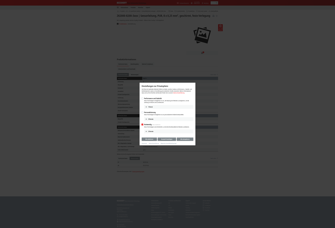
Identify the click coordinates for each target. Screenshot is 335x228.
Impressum (144, 143)
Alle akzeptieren (185, 139)
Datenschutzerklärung (154, 143)
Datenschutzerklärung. (179, 93)
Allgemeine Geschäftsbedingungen (169, 143)
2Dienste (150, 131)
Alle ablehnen (149, 139)
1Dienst (150, 107)
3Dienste (150, 119)
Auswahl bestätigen (166, 139)
